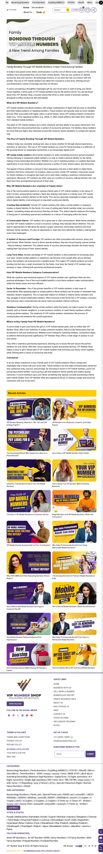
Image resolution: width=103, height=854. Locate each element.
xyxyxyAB (38, 804)
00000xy (32, 797)
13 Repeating (25, 783)
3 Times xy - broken (77, 804)
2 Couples (51, 800)
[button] (100, 831)
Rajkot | (37, 826)
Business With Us (62, 688)
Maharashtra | (22, 816)
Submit (90, 754)
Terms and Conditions (18, 737)
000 (49, 779)
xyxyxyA (61, 804)
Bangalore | (82, 816)
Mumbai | (61, 816)
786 (66, 779)
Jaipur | (45, 826)
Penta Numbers (38, 3)
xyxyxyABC (50, 804)
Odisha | (29, 823)
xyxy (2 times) (41, 783)
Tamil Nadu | (13, 820)
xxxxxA (73, 797)
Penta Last (36, 794)
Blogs (57, 725)
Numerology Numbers (20, 3)
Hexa (63, 773)
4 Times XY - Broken (80, 800)
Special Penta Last (52, 794)
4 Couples (27, 800)
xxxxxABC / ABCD (84, 794)
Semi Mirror (12, 773)
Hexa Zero (58, 779)
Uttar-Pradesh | (62, 823)
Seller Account (15, 704)
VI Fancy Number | (76, 837)
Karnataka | (34, 816)
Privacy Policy (14, 741)
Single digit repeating (35, 779)
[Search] (67, 10)
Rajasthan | (83, 820)
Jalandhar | (75, 826)
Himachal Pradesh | (30, 820)
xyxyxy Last (12, 804)
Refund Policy (14, 744)
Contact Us (59, 714)
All (7, 3)
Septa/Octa (60, 776)
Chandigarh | (27, 826)
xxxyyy (47, 773)
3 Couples (39, 800)
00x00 (27, 786)
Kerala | (44, 816)
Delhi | (74, 820)
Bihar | (22, 823)
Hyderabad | (13, 823)
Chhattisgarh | (14, 826)
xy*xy (52, 783)
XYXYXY (71, 3)
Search (57, 10)
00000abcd (62, 797)
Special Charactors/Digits (69, 783)
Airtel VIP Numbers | (17, 837)
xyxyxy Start (26, 804)
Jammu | (86, 826)
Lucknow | (45, 820)
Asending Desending (17, 776)
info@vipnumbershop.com (65, 741)
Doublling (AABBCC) (56, 3)
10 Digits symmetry (77, 776)
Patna (9, 829)
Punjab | (11, 816)
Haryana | (71, 816)
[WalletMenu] (87, 10)
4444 (46, 117)
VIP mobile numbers (33, 81)
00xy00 (82, 770)
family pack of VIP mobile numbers (37, 92)
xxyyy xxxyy (84, 779)
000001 (51, 797)
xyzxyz (55, 773)
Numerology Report (64, 695)
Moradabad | (55, 826)
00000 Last (68, 794)
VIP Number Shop (25, 95)
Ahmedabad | (57, 820)
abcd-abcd (86, 773)
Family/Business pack (65, 699)
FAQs (56, 710)
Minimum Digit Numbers (41, 776)
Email (59, 754)
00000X (22, 797)
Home (26, 7)
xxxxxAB (42, 797)
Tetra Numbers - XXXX (31, 773)
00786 (73, 779)
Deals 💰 (40, 12)
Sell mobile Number (64, 691)
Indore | (66, 826)
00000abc (12, 797)
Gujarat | (52, 816)
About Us (58, 703)
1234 (19, 117)
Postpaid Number (49, 840)
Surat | (67, 820)
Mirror (89, 3)
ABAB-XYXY (74, 773)
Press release (61, 718)
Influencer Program (64, 721)
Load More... (13, 808)
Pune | (37, 823)
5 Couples (83, 797)
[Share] (93, 10)
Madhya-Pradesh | (79, 823)
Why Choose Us (61, 706)
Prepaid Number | (31, 840)
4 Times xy (62, 800)
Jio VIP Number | (35, 837)
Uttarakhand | (47, 823)
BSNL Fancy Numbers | (55, 837)
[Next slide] (101, 3)
